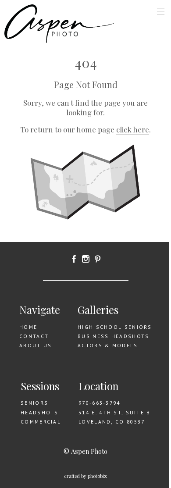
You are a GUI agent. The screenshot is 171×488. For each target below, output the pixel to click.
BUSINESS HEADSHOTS (113, 336)
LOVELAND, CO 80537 (111, 421)
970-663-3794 (99, 402)
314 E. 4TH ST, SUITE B (114, 412)
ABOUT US (35, 345)
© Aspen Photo (85, 451)
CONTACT (34, 336)
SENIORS (34, 402)
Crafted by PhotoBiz (85, 476)
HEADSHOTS (40, 412)
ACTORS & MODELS (108, 345)
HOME (28, 327)
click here (132, 129)
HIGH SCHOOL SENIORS (115, 327)
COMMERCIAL (41, 421)
